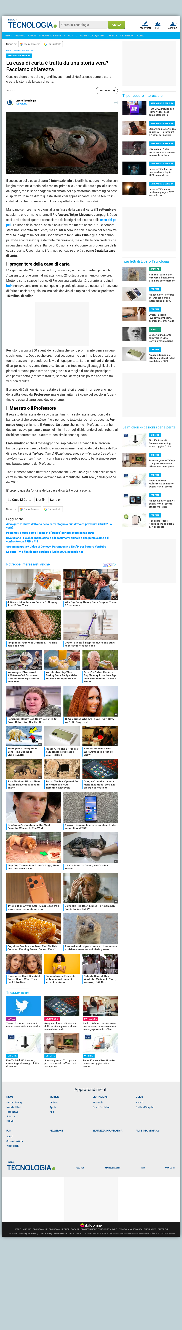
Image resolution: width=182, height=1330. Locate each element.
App (52, 1111)
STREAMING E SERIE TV (52, 35)
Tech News (12, 1111)
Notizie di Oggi (14, 1102)
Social (9, 1136)
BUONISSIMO (150, 1229)
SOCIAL (11, 1019)
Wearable (98, 1102)
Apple (53, 1107)
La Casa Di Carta (19, 500)
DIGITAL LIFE (52, 1019)
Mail (157, 28)
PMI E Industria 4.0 (147, 1130)
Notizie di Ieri (13, 1107)
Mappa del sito (113, 1168)
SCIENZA (155, 269)
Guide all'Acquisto (145, 1107)
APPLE (32, 35)
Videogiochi (12, 1145)
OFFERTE (112, 35)
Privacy (34, 1233)
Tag (143, 1168)
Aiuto (78, 1233)
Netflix (40, 500)
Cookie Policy (46, 1233)
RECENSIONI (127, 35)
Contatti (170, 1168)
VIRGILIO (27, 1229)
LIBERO (17, 1229)
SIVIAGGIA (124, 1229)
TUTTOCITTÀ (104, 1229)
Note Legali (24, 1233)
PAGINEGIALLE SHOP (59, 1229)
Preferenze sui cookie (64, 1233)
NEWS (8, 35)
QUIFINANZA (136, 1229)
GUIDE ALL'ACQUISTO (92, 35)
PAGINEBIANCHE (89, 1229)
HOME (8, 50)
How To (140, 1102)
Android (54, 1102)
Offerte (10, 1121)
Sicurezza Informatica (107, 1130)
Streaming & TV (14, 1141)
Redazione (56, 1130)
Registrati (145, 28)
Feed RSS (80, 1168)
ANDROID (20, 35)
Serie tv (55, 500)
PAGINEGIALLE (40, 1229)
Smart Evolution (101, 1107)
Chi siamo (12, 1233)
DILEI (114, 1229)
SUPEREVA (163, 1229)
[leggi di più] (116, 102)
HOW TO (72, 35)
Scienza (10, 1116)
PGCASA (75, 1229)
